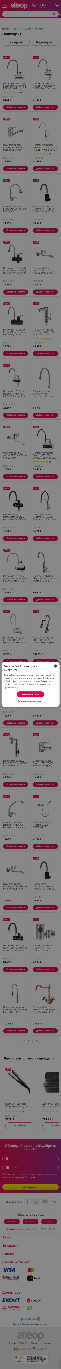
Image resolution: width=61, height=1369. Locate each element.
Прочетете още (11, 687)
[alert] (30, 684)
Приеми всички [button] (30, 694)
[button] (30, 701)
